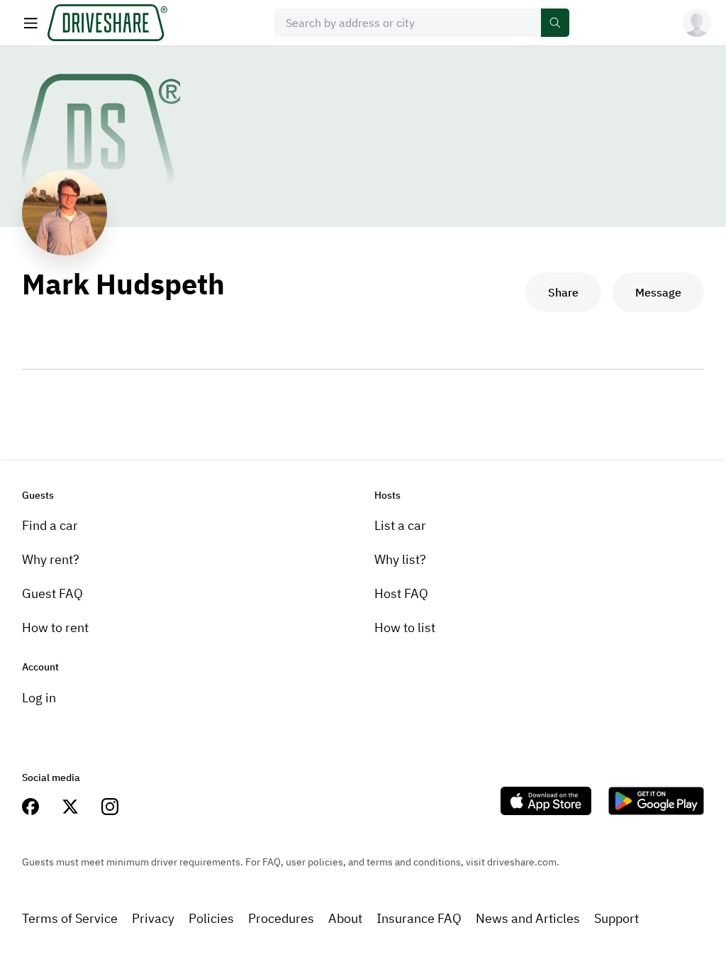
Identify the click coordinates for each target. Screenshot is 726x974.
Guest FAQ (52, 593)
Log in (39, 698)
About (345, 918)
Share (563, 292)
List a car (400, 525)
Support (616, 918)
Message (658, 292)
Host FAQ (401, 593)
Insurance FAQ (419, 918)
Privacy (153, 918)
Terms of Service (70, 918)
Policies (211, 918)
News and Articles (528, 918)
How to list (404, 627)
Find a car (50, 525)
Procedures (281, 918)
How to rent (55, 627)
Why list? (400, 559)
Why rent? (50, 559)
